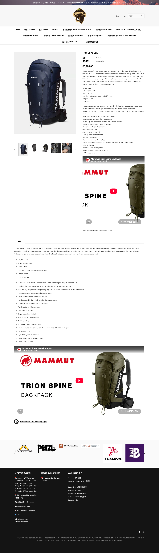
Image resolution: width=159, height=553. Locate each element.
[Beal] (134, 453)
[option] (45, 93)
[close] (151, 2)
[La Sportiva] (24, 448)
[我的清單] (124, 16)
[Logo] (79, 15)
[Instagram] (143, 532)
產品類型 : (86, 61)
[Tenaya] (112, 453)
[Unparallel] (68, 446)
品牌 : (85, 58)
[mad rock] (90, 446)
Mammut (99, 58)
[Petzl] (46, 448)
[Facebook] (139, 532)
